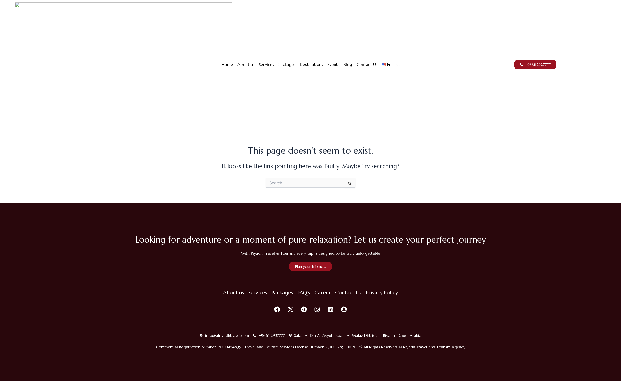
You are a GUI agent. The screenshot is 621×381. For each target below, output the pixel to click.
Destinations (311, 64)
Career (322, 293)
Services (266, 64)
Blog (348, 64)
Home (227, 64)
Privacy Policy (382, 293)
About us (245, 64)
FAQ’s (303, 293)
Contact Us (366, 64)
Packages (286, 64)
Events (333, 64)
